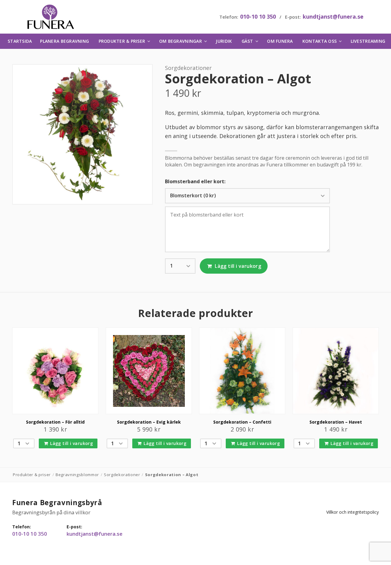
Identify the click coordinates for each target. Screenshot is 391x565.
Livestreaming (368, 41)
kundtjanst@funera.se (333, 16)
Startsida (20, 41)
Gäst (247, 41)
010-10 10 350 (258, 16)
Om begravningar (180, 41)
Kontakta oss (319, 41)
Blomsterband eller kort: (195, 181)
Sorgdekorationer (188, 67)
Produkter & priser (122, 41)
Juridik (224, 41)
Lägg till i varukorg (237, 266)
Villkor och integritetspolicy (352, 512)
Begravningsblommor (77, 474)
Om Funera (280, 41)
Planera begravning (64, 41)
